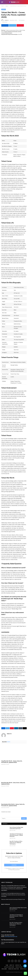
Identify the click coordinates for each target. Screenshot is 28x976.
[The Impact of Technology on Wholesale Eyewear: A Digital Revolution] (5, 835)
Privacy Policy (12, 869)
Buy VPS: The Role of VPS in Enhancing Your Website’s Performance (16, 842)
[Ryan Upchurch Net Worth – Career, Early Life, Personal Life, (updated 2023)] (14, 795)
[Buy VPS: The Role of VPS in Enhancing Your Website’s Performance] (5, 843)
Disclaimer (4, 968)
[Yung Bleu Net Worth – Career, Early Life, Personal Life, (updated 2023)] (14, 752)
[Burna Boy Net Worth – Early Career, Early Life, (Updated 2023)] (14, 774)
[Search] (26, 2)
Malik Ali (6, 20)
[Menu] (2, 2)
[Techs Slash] (14, 2)
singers (3, 9)
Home (7, 965)
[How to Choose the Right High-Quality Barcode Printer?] (5, 829)
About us (12, 965)
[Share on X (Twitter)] (12, 25)
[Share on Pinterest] (20, 25)
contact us (18, 965)
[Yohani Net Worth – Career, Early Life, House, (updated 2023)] (14, 43)
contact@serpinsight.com (10, 936)
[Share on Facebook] (5, 25)
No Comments (21, 20)
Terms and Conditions (13, 968)
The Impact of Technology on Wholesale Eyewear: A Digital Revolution (16, 835)
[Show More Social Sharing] (25, 25)
